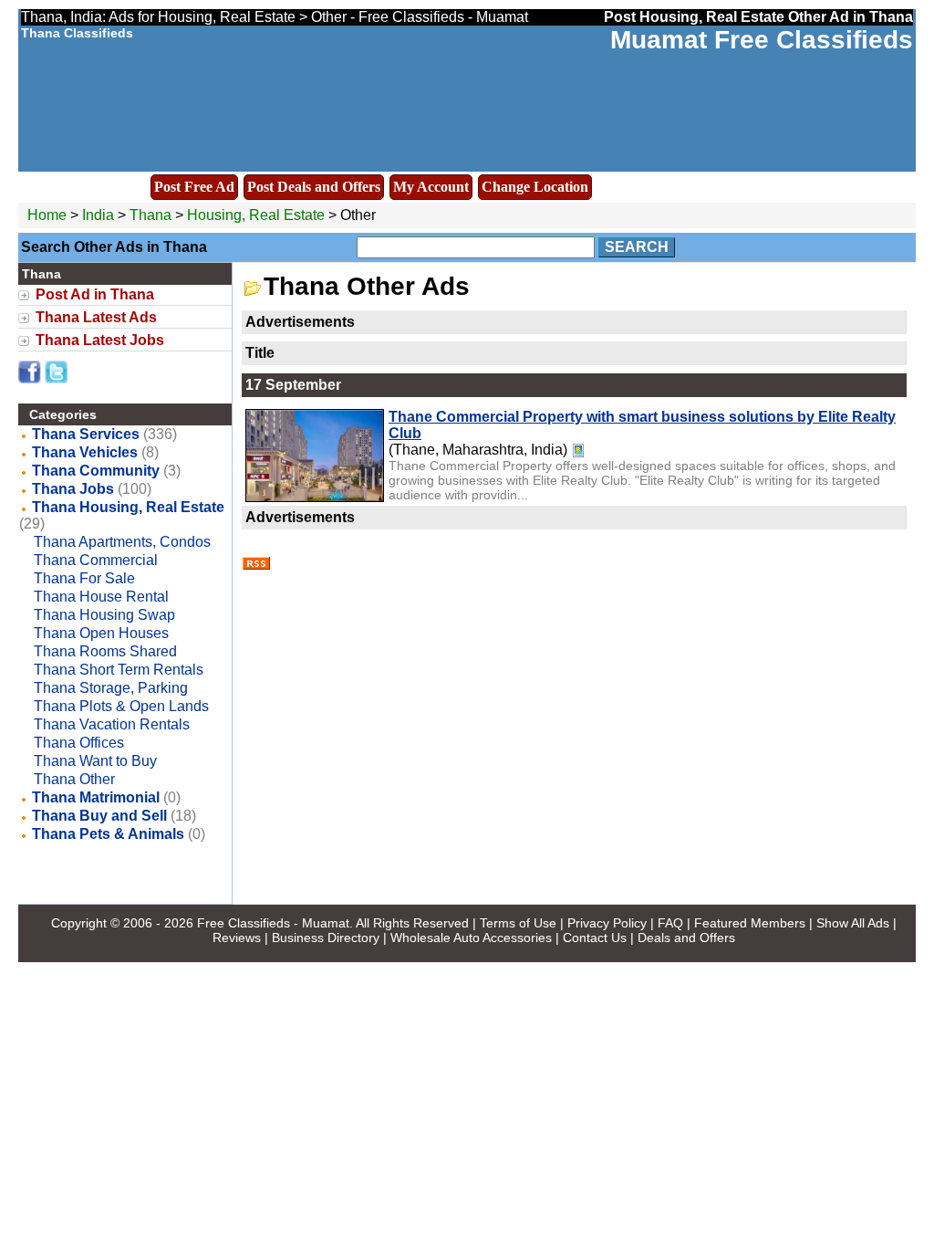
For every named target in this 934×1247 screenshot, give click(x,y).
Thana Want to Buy (95, 761)
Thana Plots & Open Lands (121, 706)
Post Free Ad (194, 186)
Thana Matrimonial (96, 797)
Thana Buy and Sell (99, 815)
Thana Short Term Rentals (118, 669)
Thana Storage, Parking (111, 688)
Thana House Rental (101, 596)
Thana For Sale (84, 578)
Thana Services (86, 434)
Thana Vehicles (85, 452)
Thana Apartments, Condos (122, 542)
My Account (431, 186)
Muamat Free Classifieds (761, 40)
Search (637, 247)
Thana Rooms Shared (105, 651)
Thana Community (96, 470)
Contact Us (595, 937)
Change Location (535, 186)
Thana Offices (79, 742)
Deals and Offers (686, 937)
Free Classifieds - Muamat (273, 923)
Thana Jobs (73, 489)
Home (47, 215)
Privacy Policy (607, 923)
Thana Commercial (96, 560)
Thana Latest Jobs (100, 340)
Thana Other (74, 779)
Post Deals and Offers (313, 186)
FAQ (670, 923)
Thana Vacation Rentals (112, 724)
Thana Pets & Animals (108, 834)
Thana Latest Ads (96, 317)
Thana (152, 215)
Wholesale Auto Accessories (471, 937)
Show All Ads (852, 923)
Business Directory (325, 937)
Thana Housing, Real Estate (128, 507)
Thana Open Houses (101, 633)
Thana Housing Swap (104, 615)
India (98, 215)
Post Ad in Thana (95, 294)
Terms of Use (518, 923)
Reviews (237, 937)
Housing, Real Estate (256, 215)
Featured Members (749, 923)
